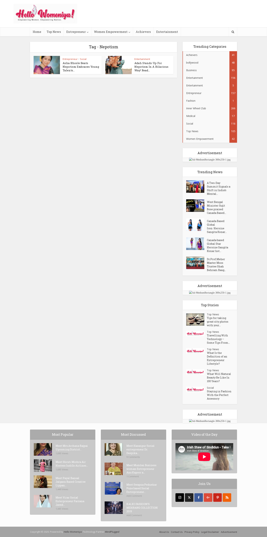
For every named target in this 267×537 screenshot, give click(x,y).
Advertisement (229, 532)
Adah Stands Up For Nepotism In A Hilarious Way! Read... (151, 66)
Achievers (143, 32)
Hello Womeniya (73, 531)
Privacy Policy (192, 532)
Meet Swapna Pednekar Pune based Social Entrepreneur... (141, 488)
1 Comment (132, 476)
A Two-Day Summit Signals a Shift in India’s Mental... (218, 188)
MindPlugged (112, 531)
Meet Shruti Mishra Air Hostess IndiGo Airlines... (72, 463)
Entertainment (167, 32)
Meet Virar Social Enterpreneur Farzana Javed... (70, 501)
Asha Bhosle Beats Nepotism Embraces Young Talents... (81, 66)
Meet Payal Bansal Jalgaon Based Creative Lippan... (71, 481)
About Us (164, 532)
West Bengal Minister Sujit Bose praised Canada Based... (216, 207)
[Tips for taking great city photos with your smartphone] (196, 319)
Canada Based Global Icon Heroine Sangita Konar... (217, 226)
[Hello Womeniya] (45, 13)
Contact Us (177, 532)
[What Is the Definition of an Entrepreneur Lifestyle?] (196, 351)
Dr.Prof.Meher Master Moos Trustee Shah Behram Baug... (216, 264)
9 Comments (133, 457)
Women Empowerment (111, 32)
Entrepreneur (76, 32)
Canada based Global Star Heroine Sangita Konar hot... (217, 245)
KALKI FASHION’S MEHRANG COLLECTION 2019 (142, 507)
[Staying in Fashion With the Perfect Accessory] (196, 389)
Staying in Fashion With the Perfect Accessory (219, 395)
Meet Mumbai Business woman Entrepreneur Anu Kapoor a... (141, 468)
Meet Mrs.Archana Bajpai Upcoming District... (72, 447)
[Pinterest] (217, 497)
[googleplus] (208, 497)
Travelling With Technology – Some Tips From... (218, 339)
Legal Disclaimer (210, 532)
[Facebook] (198, 497)
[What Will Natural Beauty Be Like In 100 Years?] (196, 372)
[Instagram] (179, 497)
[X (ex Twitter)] (189, 497)
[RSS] (227, 497)
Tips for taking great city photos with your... (217, 321)
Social (83, 59)
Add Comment (134, 495)
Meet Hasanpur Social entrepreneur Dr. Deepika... (140, 449)
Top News (54, 32)
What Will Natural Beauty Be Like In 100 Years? (219, 377)
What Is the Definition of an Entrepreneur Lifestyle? (217, 358)
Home (37, 32)
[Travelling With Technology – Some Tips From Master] (196, 333)
